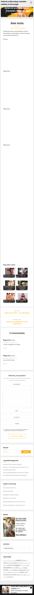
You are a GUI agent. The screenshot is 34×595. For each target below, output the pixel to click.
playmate (22, 570)
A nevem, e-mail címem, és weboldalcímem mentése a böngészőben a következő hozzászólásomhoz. (16, 430)
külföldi (10, 565)
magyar (16, 565)
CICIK (23, 561)
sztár (26, 572)
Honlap (17, 423)
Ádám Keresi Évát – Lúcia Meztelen (17, 313)
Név (17, 411)
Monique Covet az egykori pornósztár (12, 464)
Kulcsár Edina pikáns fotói (9, 487)
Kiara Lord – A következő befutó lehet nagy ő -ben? (16, 467)
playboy (16, 570)
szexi (22, 572)
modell (16, 568)
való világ (23, 575)
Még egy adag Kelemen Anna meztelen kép (14, 501)
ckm (26, 561)
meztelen (7, 568)
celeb (18, 560)
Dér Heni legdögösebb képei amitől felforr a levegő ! (16, 472)
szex (18, 572)
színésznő (7, 575)
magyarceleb (23, 565)
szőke (14, 575)
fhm (29, 563)
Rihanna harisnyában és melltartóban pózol (14, 505)
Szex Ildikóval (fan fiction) (9, 470)
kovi (6, 565)
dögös (5, 563)
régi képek (14, 572)
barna (6, 560)
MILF (12, 568)
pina (12, 570)
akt (3, 560)
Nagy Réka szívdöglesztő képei (11, 494)
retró (9, 572)
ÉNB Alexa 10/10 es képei (9, 498)
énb (6, 577)
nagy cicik (21, 568)
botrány (13, 560)
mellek (27, 565)
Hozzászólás (17, 384)
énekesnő (10, 577)
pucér (4, 572)
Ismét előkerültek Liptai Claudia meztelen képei (15, 475)
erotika (9, 563)
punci (7, 572)
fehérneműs (25, 563)
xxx (4, 577)
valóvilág (28, 575)
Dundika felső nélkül (8, 491)
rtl (11, 572)
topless (19, 575)
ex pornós (20, 563)
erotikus (14, 563)
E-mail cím (17, 417)
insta (4, 565)
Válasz (5, 348)
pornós (27, 570)
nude (9, 570)
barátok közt (9, 560)
